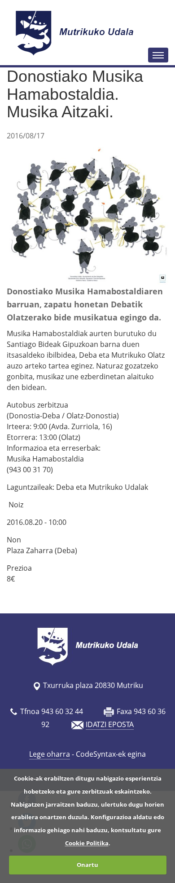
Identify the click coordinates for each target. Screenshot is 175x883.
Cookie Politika (87, 843)
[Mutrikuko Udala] (76, 33)
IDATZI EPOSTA (110, 724)
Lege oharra (49, 754)
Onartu (87, 865)
